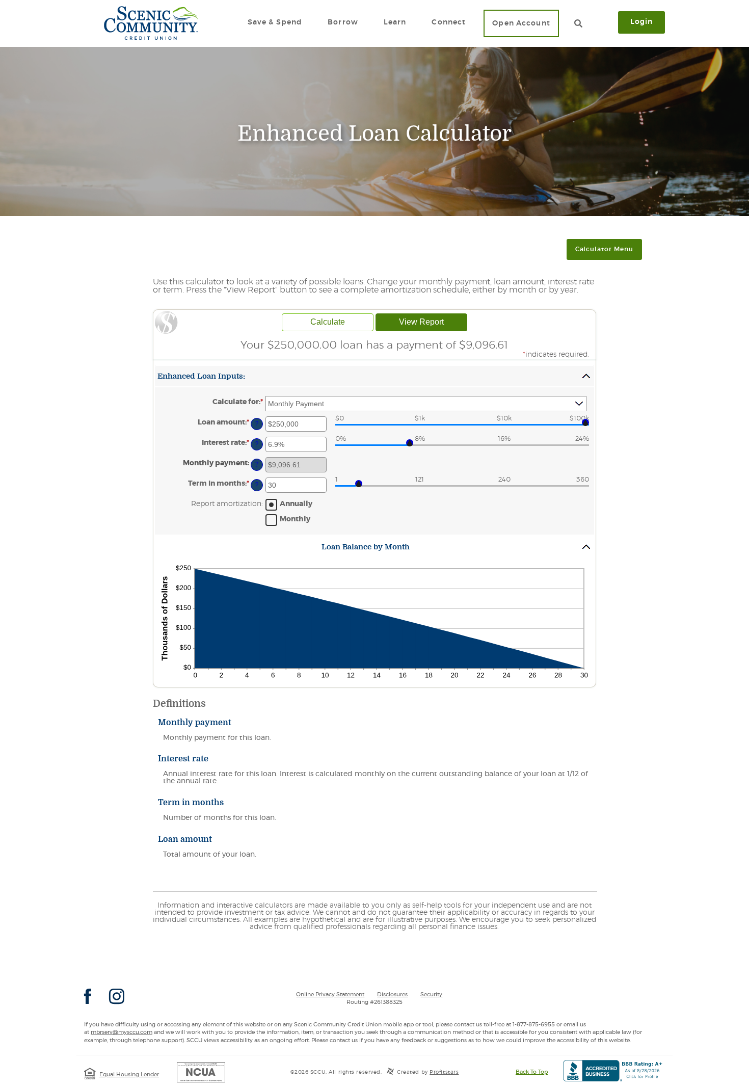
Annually (296, 504)
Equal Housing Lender (129, 1074)
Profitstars (444, 1072)
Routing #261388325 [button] (374, 1002)
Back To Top (532, 1072)
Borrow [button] (343, 22)
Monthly (295, 519)
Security (431, 994)
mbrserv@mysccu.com (121, 1032)
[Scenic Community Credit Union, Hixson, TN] (151, 23)
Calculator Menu (604, 249)
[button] (374, 376)
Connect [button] (449, 22)
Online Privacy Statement (330, 994)
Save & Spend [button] (275, 22)
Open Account (521, 23)
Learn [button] (395, 22)
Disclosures (392, 994)
